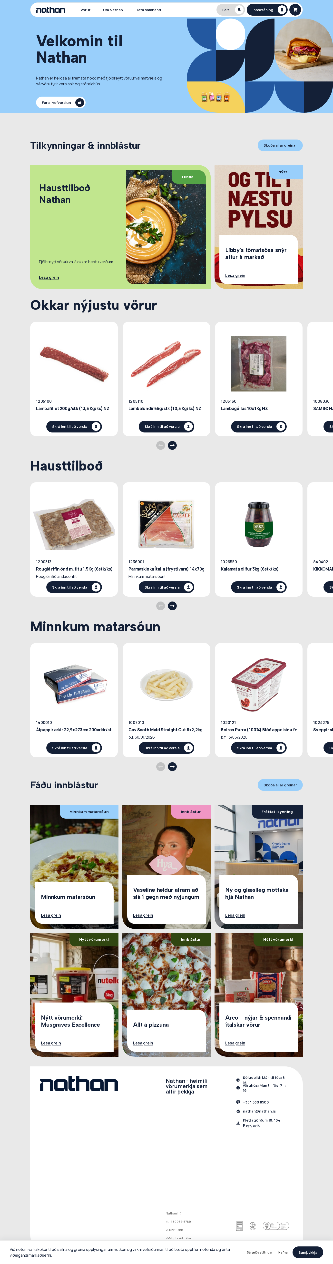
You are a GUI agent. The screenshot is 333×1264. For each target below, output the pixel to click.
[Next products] (172, 445)
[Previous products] (160, 445)
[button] (230, 10)
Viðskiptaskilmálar (178, 1238)
